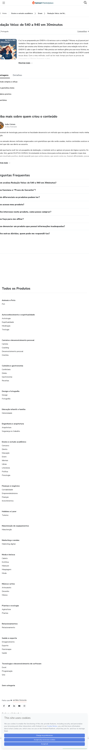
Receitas (5, 380)
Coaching (5, 347)
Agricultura (6, 609)
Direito (4, 449)
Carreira (5, 344)
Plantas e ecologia (10, 605)
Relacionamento (8, 627)
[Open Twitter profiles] (9, 706)
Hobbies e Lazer (9, 511)
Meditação (6, 326)
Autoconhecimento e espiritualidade (18, 314)
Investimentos (8, 501)
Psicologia (6, 475)
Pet (3, 304)
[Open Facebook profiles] (4, 706)
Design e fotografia (10, 391)
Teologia (5, 329)
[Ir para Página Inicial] (44, 3)
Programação (7, 671)
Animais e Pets (8, 300)
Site (3, 675)
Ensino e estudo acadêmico (14, 442)
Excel (4, 667)
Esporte (5, 645)
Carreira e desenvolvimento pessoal (18, 340)
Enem (4, 456)
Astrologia (6, 318)
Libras (4, 464)
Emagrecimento (8, 642)
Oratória (5, 355)
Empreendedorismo (10, 493)
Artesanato (6, 587)
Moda (4, 573)
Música (4, 595)
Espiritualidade (8, 322)
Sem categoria (8, 685)
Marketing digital (9, 544)
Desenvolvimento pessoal (12, 351)
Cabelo (5, 558)
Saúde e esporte (9, 638)
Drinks (4, 373)
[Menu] (4, 3)
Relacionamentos (10, 624)
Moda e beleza (8, 554)
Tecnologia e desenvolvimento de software (21, 663)
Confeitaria (6, 369)
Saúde (4, 653)
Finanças (5, 497)
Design (5, 395)
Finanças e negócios (11, 486)
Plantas (5, 613)
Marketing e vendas (10, 540)
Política (5, 471)
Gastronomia (7, 377)
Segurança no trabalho (11, 431)
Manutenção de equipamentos (15, 526)
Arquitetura (6, 427)
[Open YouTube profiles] (19, 706)
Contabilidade (7, 489)
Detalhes (17, 75)
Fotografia (6, 398)
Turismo (5, 515)
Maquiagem (6, 569)
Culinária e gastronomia (12, 366)
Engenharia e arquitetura (13, 424)
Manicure (5, 566)
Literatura (6, 468)
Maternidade (7, 413)
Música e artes (8, 584)
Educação (6, 453)
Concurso (5, 445)
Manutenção (7, 529)
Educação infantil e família (13, 409)
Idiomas (5, 460)
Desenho (5, 591)
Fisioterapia (6, 649)
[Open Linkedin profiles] (14, 706)
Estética (5, 562)
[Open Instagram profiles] (24, 706)
